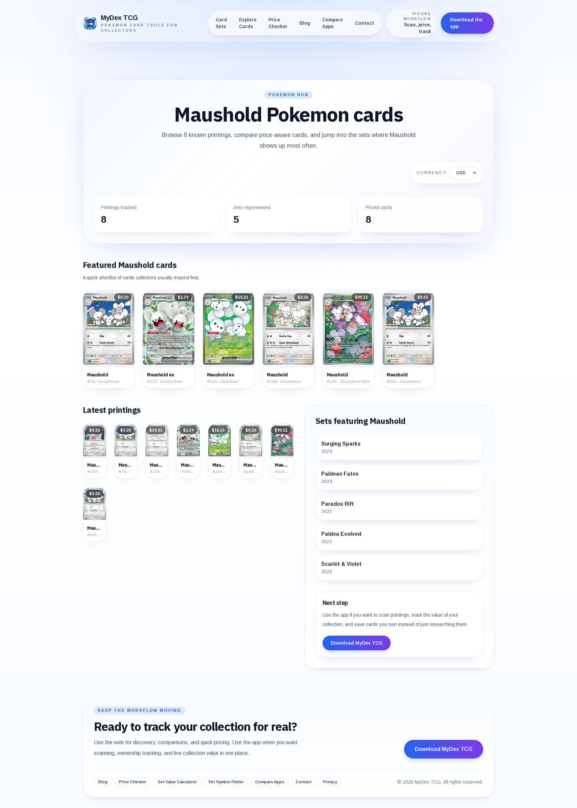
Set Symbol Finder (226, 782)
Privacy (330, 782)
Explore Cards (247, 23)
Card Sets (221, 23)
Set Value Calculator (177, 782)
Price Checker (277, 23)
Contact (364, 23)
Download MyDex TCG (357, 643)
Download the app (466, 23)
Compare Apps (332, 23)
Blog (305, 23)
